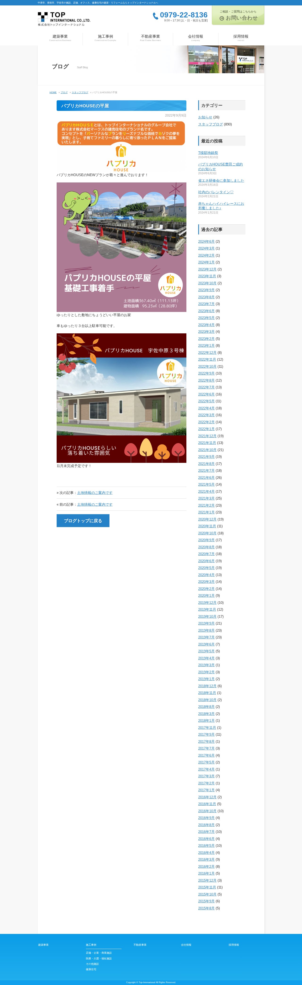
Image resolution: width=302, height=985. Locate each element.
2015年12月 (207, 880)
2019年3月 (206, 665)
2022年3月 (206, 415)
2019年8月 (206, 630)
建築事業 (60, 37)
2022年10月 (207, 366)
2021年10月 (207, 450)
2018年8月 (206, 707)
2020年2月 (206, 589)
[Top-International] (64, 21)
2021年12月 (207, 436)
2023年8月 (206, 297)
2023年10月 (207, 283)
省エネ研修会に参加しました (221, 180)
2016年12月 (207, 797)
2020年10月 (207, 533)
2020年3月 (206, 582)
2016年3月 (206, 859)
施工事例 (105, 37)
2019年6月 (206, 644)
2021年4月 (206, 491)
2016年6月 (206, 839)
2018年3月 (206, 714)
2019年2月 (206, 672)
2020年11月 (207, 526)
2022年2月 (206, 422)
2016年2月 (206, 866)
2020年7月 (206, 554)
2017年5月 (206, 762)
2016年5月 (206, 846)
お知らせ (205, 117)
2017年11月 (207, 728)
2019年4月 (206, 658)
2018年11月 (207, 693)
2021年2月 (206, 505)
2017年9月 (206, 734)
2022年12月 (207, 353)
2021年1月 (206, 512)
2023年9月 (206, 290)
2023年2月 (206, 339)
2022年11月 (207, 359)
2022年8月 (206, 380)
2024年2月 (206, 255)
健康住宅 (91, 969)
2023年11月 (207, 276)
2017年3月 (206, 776)
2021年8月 (206, 464)
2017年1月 (206, 790)
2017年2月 (206, 783)
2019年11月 (207, 609)
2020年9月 (206, 540)
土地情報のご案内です (95, 493)
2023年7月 (206, 304)
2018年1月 (206, 721)
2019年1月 (206, 679)
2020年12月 (207, 519)
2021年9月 (206, 457)
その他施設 (92, 963)
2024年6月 (206, 241)
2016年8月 (206, 825)
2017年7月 (206, 748)
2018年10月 (207, 700)
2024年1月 (206, 262)
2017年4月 (206, 769)
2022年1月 (206, 429)
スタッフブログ (210, 124)
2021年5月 (206, 484)
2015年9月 (206, 901)
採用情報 (240, 37)
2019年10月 (207, 616)
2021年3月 (206, 498)
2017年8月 (206, 741)
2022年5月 (206, 401)
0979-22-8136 (184, 15)
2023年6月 (206, 311)
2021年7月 (206, 470)
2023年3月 (206, 332)
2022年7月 (206, 387)
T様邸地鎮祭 (208, 153)
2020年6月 (206, 561)
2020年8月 (206, 547)
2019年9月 (206, 623)
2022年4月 (206, 408)
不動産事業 (150, 37)
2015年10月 (207, 894)
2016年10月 (207, 811)
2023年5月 (206, 318)
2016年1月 (206, 873)
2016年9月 (206, 818)
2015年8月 (206, 908)
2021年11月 (207, 443)
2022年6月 (206, 394)
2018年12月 (207, 686)
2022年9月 (206, 373)
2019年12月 (207, 603)
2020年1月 (206, 595)
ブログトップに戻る (83, 520)
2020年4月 (206, 575)
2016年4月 (206, 853)
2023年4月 (206, 325)
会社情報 (195, 37)
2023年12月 (207, 269)
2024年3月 (206, 248)
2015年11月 (207, 887)
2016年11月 (207, 804)
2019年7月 (206, 637)
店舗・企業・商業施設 (99, 952)
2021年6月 (206, 478)
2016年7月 (206, 832)
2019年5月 (206, 651)
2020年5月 (206, 568)
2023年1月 (206, 345)
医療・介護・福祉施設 (99, 958)
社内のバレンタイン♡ (216, 192)
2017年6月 (206, 755)
